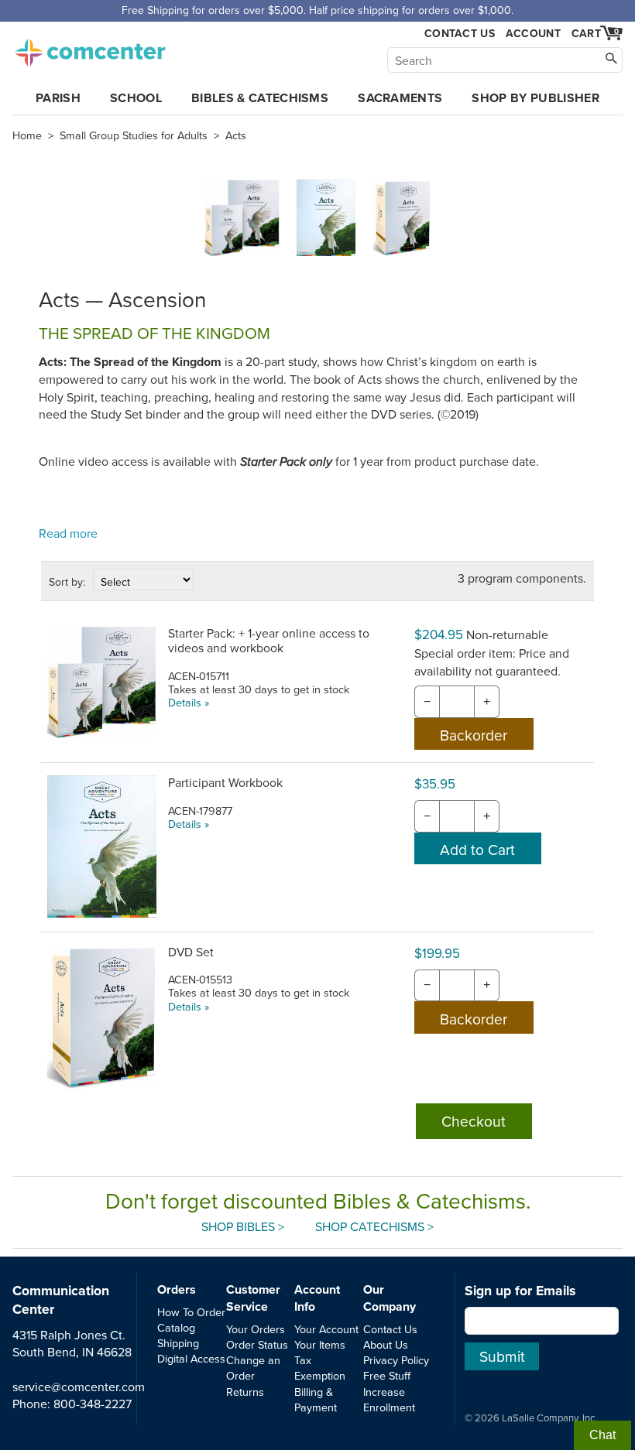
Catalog (176, 1327)
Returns (245, 1391)
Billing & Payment (315, 1399)
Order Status (257, 1344)
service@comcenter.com (78, 1386)
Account (533, 33)
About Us (385, 1344)
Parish (58, 98)
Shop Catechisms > (374, 1226)
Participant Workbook (225, 782)
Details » (188, 702)
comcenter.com (89, 48)
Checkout (473, 1120)
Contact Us (459, 33)
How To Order (191, 1312)
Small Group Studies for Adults (134, 135)
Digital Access (191, 1358)
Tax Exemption (319, 1367)
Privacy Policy (396, 1360)
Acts (235, 135)
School (136, 98)
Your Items (319, 1344)
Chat (602, 1434)
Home (27, 135)
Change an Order (253, 1367)
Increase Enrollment (389, 1399)
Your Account (326, 1329)
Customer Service (253, 1298)
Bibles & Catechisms (259, 98)
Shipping (178, 1343)
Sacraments (400, 98)
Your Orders (255, 1329)
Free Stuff (386, 1375)
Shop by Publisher (535, 98)
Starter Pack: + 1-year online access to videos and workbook (268, 640)
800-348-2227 (92, 1403)
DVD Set (191, 951)
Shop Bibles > (242, 1226)
